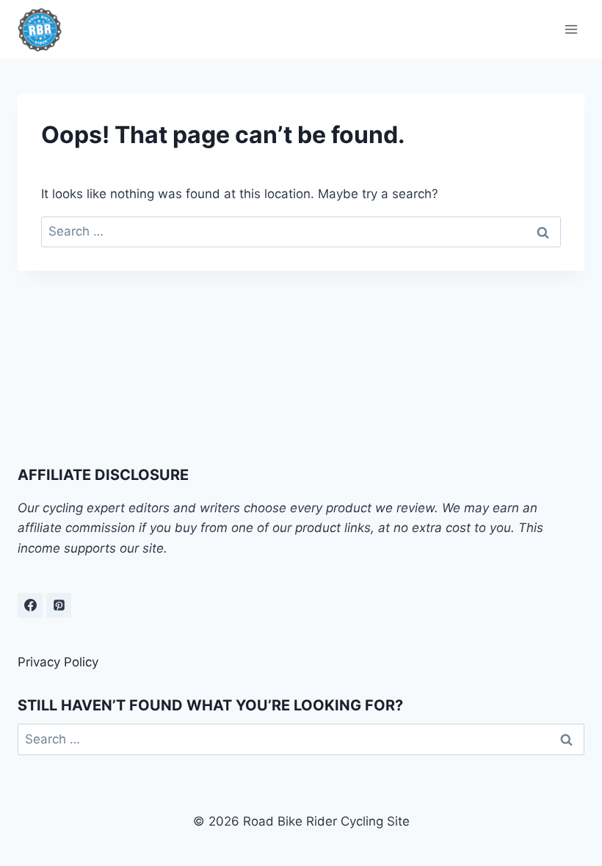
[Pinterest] (58, 605)
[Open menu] (570, 29)
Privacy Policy (58, 662)
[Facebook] (30, 605)
